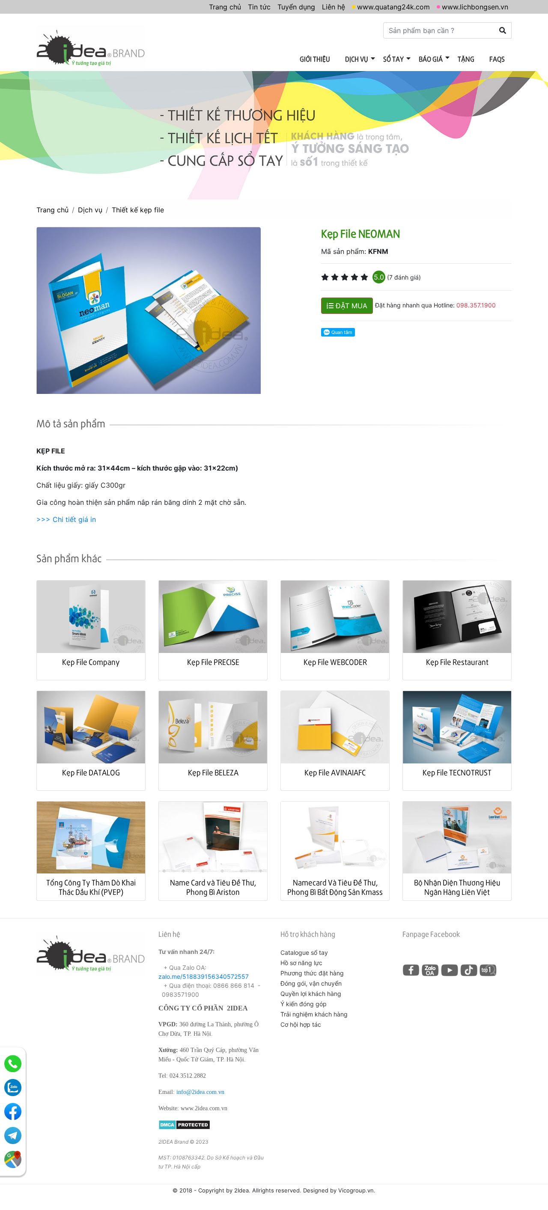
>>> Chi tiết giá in (66, 519)
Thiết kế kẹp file (138, 210)
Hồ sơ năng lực (301, 962)
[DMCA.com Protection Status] (184, 1124)
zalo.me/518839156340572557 (203, 976)
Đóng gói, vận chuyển (311, 983)
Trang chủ (225, 7)
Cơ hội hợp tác (300, 1024)
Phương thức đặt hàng (312, 973)
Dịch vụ (356, 59)
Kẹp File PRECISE (213, 662)
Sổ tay (393, 59)
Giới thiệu (315, 58)
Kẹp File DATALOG (91, 772)
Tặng (466, 58)
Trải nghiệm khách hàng (314, 1014)
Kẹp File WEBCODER (335, 662)
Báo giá (431, 58)
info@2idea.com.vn (200, 1092)
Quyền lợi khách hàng (310, 993)
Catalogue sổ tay (304, 952)
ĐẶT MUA (350, 305)
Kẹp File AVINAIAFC (335, 772)
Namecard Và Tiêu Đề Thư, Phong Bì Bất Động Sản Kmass (335, 887)
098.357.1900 (476, 305)
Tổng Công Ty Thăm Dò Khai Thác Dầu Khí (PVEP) (91, 887)
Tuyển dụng (296, 7)
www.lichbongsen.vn (475, 7)
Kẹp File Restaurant (457, 662)
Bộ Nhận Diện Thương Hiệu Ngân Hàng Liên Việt (457, 887)
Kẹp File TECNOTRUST (457, 772)
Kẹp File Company (91, 662)
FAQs (497, 58)
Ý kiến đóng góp (303, 1003)
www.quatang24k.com (393, 7)
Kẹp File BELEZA (213, 772)
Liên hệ (333, 7)
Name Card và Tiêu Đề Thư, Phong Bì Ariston (213, 887)
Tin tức (259, 7)
